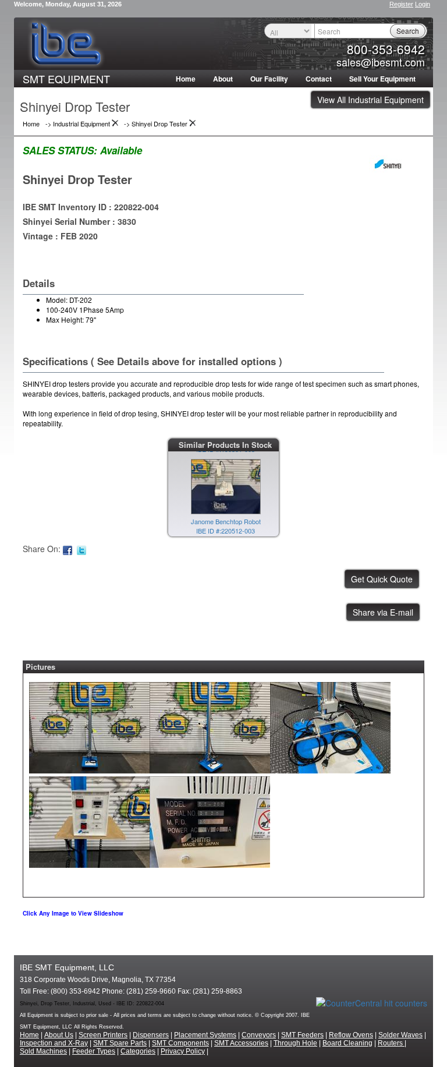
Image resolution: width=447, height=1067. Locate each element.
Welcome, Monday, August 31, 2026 (68, 4)
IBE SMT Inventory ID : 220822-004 (91, 207)
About (223, 78)
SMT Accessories (241, 1043)
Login (422, 4)
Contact (319, 78)
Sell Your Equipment (382, 78)
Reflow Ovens (351, 1035)
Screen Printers (103, 1035)
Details (39, 283)
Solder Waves (400, 1035)
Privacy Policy (183, 1051)
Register (401, 4)
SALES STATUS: (60, 150)
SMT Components (180, 1043)
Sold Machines (43, 1051)
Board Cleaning (347, 1043)
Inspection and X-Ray (54, 1043)
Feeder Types (93, 1051)
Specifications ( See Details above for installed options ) (152, 361)
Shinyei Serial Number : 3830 (79, 221)
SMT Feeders (302, 1035)
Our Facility (269, 78)
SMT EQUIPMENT (66, 78)
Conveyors (259, 1035)
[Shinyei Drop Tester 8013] (89, 724)
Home (186, 78)
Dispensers (151, 1035)
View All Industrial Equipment (370, 99)
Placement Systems (205, 1035)
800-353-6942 (386, 49)
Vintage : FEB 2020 (60, 236)
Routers (391, 1043)
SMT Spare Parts (120, 1043)
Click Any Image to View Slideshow (73, 913)
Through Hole (295, 1043)
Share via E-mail (383, 612)
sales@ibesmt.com (380, 61)
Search (407, 31)
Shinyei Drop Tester (77, 179)
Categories (137, 1051)
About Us (58, 1035)
